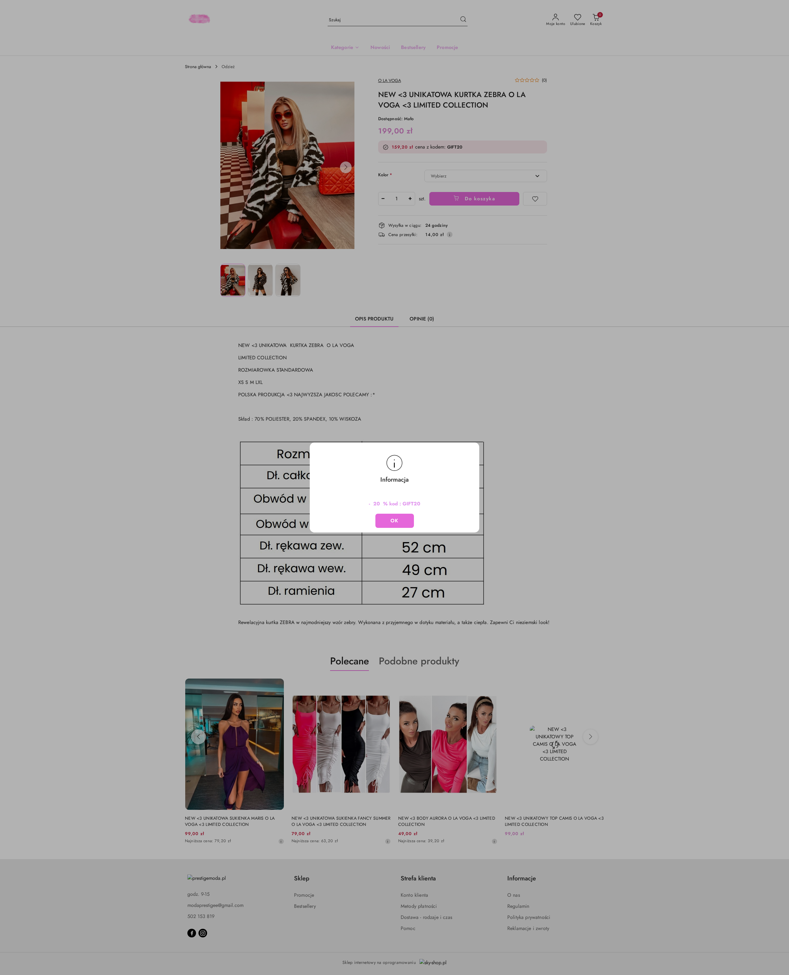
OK (394, 520)
